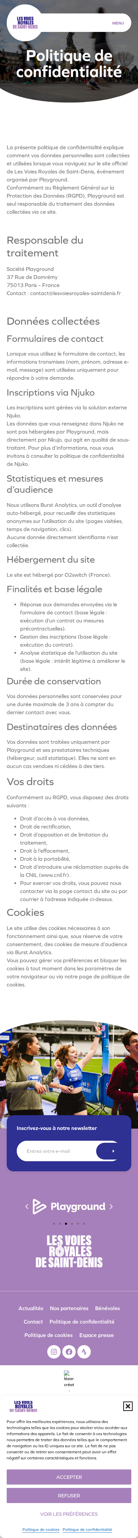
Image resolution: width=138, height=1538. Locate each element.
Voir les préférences (69, 1514)
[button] (128, 1406)
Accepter (69, 1477)
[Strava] (84, 1352)
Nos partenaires (69, 1308)
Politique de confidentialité (87, 1529)
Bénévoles (107, 1308)
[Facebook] (69, 1352)
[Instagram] (54, 1352)
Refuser (69, 1495)
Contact (33, 1322)
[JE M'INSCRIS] (110, 1151)
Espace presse (96, 1335)
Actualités (30, 1308)
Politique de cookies (40, 1529)
